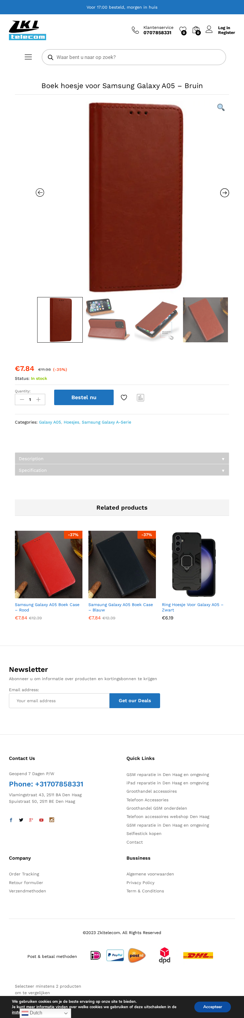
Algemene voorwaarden (150, 874)
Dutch (35, 1012)
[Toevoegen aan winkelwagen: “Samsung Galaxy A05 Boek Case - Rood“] (34, 595)
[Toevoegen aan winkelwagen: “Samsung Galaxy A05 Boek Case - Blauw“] (108, 595)
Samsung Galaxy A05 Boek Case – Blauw (120, 607)
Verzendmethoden (27, 891)
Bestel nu (83, 397)
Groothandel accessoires (151, 791)
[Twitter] (21, 820)
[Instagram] (51, 820)
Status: (22, 378)
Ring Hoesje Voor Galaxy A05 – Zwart (192, 607)
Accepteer (212, 1007)
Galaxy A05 (50, 422)
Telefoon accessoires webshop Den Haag (167, 816)
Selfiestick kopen (144, 833)
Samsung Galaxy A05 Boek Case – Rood (47, 607)
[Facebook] (11, 820)
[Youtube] (41, 820)
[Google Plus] (31, 820)
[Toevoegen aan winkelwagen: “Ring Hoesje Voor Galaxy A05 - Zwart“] (181, 595)
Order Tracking (24, 874)
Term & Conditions (145, 891)
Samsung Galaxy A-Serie (106, 422)
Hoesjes (71, 422)
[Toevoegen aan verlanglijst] (125, 397)
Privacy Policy (140, 882)
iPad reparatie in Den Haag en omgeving (167, 782)
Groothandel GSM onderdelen (156, 808)
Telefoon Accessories (147, 799)
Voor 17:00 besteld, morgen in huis (122, 7)
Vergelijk (141, 397)
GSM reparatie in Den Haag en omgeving (167, 774)
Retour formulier (26, 882)
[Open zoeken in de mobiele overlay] (134, 57)
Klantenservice (158, 27)
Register (226, 32)
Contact (134, 842)
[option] (132, 197)
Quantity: (23, 391)
